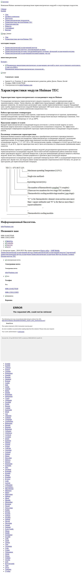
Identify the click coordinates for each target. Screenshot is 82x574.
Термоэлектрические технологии (17, 20)
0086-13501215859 (11, 292)
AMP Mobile (55, 250)
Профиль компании (12, 16)
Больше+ (4, 62)
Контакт (8, 30)
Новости (8, 26)
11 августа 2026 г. (11, 67)
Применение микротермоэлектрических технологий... (25, 69)
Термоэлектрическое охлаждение (43, 254)
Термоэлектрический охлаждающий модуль (21, 47)
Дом (6, 14)
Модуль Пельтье (61, 254)
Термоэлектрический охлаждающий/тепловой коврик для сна (27, 53)
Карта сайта (45, 250)
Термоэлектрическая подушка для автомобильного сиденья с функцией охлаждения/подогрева (39, 51)
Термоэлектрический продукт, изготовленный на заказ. (25, 49)
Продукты (9, 18)
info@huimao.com (26, 85)
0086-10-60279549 (11, 289)
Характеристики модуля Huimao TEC (18, 22)
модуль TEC (11, 256)
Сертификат (9, 28)
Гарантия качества (11, 24)
